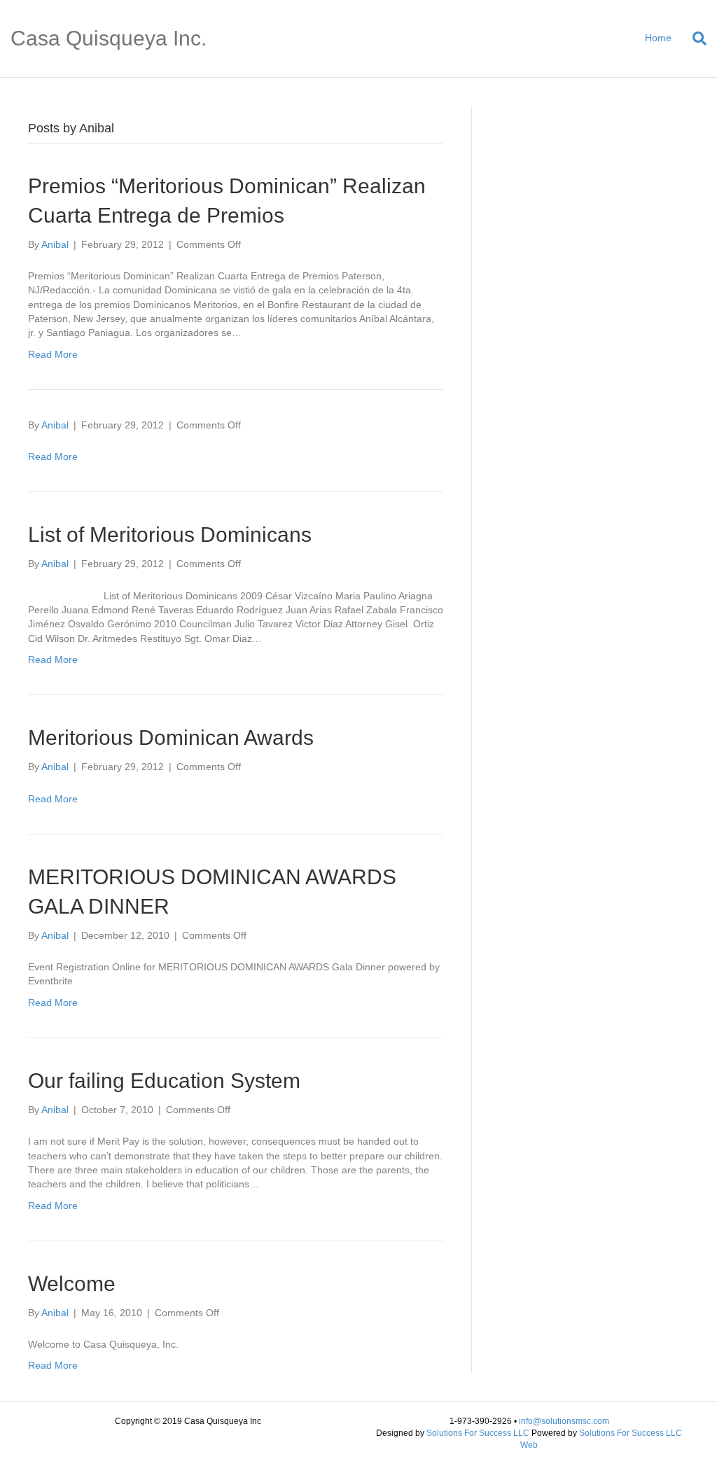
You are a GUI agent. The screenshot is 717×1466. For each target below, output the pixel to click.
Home (658, 37)
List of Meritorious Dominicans (170, 534)
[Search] (694, 38)
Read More (53, 354)
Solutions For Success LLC (477, 1433)
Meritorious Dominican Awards (171, 737)
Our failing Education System (164, 1080)
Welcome (72, 1283)
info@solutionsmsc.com (564, 1421)
